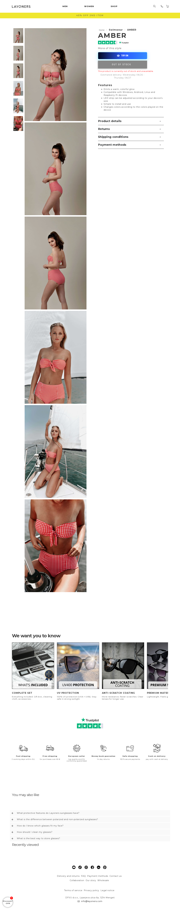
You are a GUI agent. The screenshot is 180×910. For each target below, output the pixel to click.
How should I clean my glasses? (34, 832)
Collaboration (77, 880)
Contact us (116, 876)
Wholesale (103, 880)
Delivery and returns (68, 876)
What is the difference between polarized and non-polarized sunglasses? (57, 819)
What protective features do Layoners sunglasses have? (48, 813)
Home (101, 30)
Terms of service (73, 890)
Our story (91, 880)
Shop (114, 6)
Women (89, 6)
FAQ (83, 876)
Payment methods (112, 144)
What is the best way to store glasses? (38, 838)
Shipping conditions (113, 137)
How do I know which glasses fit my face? (40, 825)
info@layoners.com (91, 901)
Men (65, 6)
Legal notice (107, 890)
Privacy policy (91, 890)
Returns (104, 129)
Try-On (122, 55)
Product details (110, 121)
